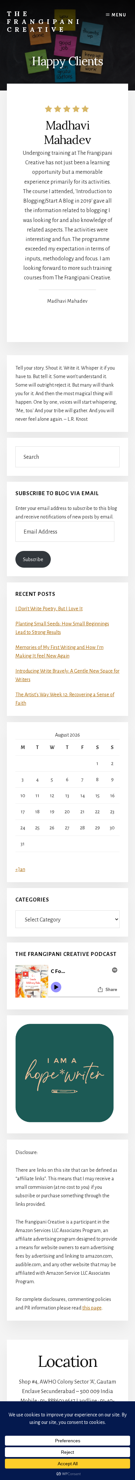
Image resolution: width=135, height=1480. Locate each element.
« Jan (20, 869)
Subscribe (33, 559)
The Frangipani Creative (44, 21)
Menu (119, 15)
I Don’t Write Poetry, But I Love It (49, 608)
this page (92, 1307)
